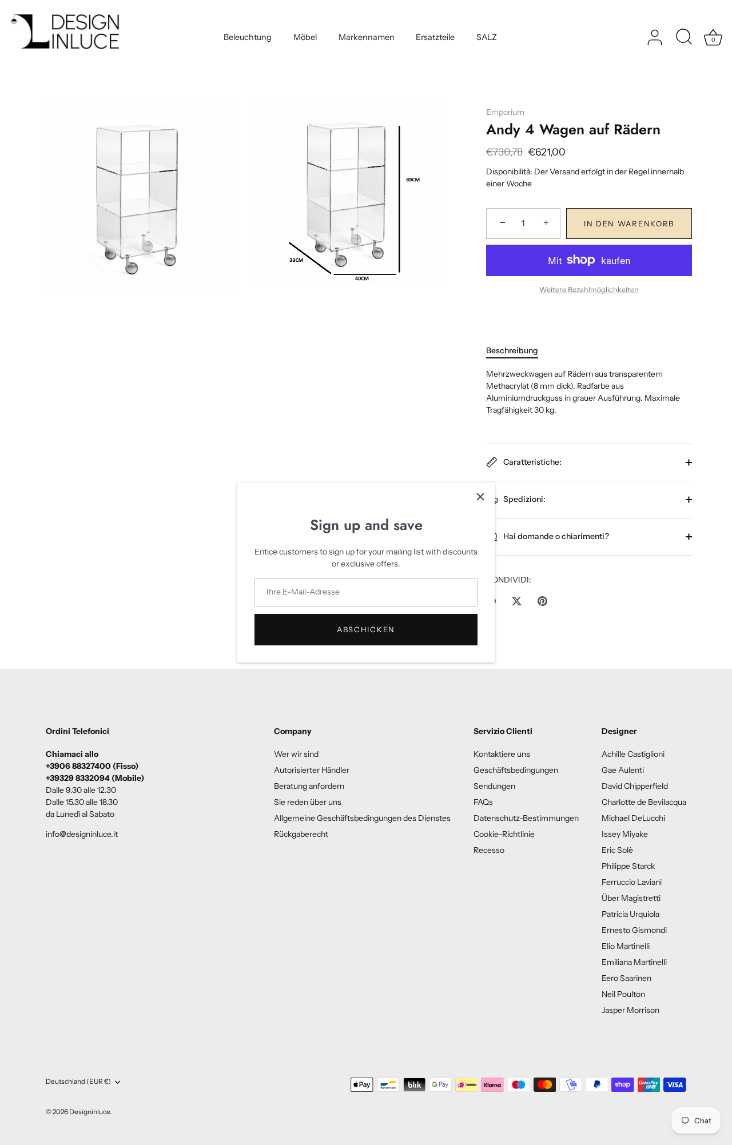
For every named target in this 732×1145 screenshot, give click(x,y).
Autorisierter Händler (311, 770)
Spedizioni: (524, 498)
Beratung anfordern (309, 786)
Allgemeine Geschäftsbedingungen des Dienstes (362, 818)
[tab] (518, 351)
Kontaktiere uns (502, 754)
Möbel (305, 37)
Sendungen (494, 786)
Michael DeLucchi (633, 818)
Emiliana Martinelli (634, 962)
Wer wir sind (296, 754)
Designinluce (89, 1111)
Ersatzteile (435, 37)
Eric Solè (617, 850)
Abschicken (366, 629)
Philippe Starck (628, 866)
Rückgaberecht (301, 834)
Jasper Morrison (630, 1010)
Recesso (489, 850)
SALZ (486, 37)
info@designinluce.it (82, 834)
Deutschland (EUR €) (78, 1082)
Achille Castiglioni (633, 754)
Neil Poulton (623, 994)
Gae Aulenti (623, 770)
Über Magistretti (631, 898)
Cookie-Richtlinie (504, 834)
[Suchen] (684, 37)
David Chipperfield (635, 786)
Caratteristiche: (532, 461)
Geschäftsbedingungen (516, 770)
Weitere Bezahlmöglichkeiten (589, 289)
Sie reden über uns (307, 802)
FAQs (483, 802)
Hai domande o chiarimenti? (555, 535)
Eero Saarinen (626, 978)
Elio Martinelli (626, 946)
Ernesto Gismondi (634, 930)
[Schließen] (480, 496)
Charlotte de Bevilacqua (644, 802)
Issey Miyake (625, 834)
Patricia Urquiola (630, 914)
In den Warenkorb (629, 223)
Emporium (505, 112)
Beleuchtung (248, 37)
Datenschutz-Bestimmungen (526, 818)
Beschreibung (512, 350)
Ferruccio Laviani (632, 882)
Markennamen (367, 37)
